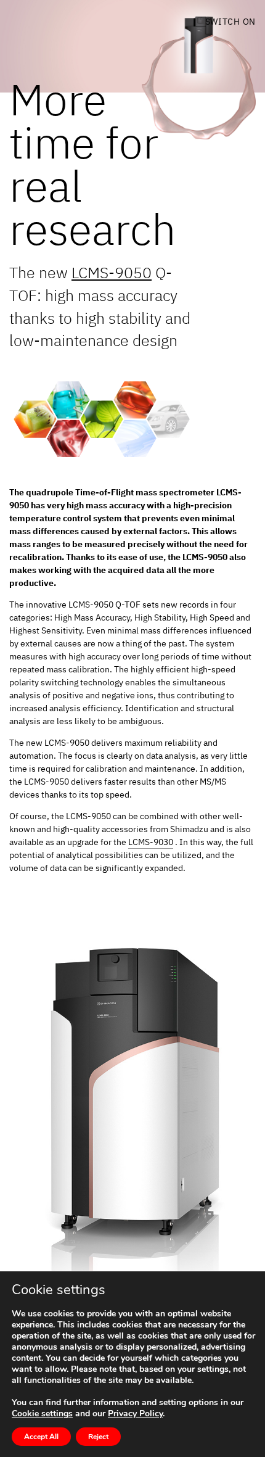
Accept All (41, 1437)
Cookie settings (42, 1413)
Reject (98, 1437)
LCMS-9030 (150, 842)
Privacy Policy (135, 1413)
